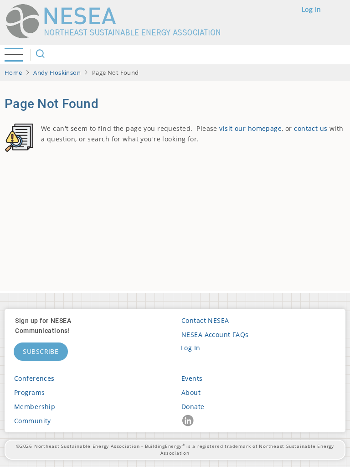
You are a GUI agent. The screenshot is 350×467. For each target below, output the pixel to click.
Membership (34, 406)
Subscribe (41, 351)
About (191, 392)
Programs (29, 392)
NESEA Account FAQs (215, 334)
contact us (310, 128)
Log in (311, 9)
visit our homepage (250, 128)
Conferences (34, 378)
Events (192, 378)
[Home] (117, 21)
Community (32, 420)
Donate (193, 406)
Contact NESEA (205, 320)
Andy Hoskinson (57, 72)
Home (13, 72)
